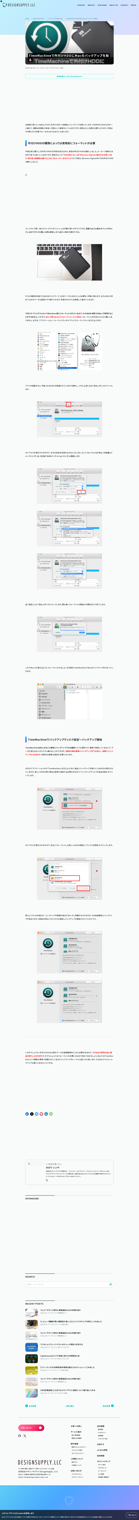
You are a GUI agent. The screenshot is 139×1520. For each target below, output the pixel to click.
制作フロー (75, 1462)
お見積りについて (77, 1465)
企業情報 (100, 1435)
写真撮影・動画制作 (103, 1477)
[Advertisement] (69, 101)
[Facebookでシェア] (27, 1114)
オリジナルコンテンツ (78, 1453)
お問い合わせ (76, 1470)
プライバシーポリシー (78, 1477)
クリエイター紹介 (103, 1439)
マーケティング (102, 1471)
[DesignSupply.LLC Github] (19, 1436)
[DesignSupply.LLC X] (24, 1436)
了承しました (131, 1515)
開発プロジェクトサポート (79, 1447)
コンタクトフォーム (77, 1474)
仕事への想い (76, 1426)
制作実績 (74, 1443)
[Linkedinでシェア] (46, 1114)
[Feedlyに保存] (51, 1114)
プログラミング (102, 1468)
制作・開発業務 (76, 1435)
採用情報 (100, 1455)
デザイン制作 (101, 1465)
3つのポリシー (102, 1432)
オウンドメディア (103, 1461)
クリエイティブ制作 (77, 1450)
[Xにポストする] (32, 1114)
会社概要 (100, 1426)
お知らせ (100, 1444)
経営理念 (100, 1429)
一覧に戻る (69, 1406)
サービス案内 (76, 1431)
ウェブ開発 (101, 1474)
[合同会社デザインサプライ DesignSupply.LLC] (19, 5)
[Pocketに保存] (41, 1114)
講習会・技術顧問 (76, 1438)
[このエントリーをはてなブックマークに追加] (36, 1114)
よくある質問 (102, 1450)
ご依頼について (77, 1458)
